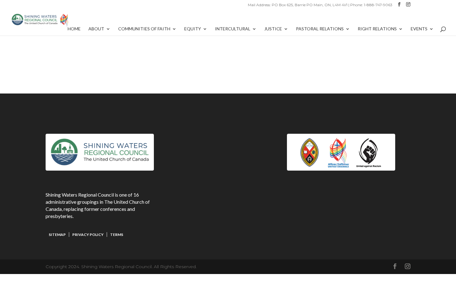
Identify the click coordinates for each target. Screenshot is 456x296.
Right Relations (377, 29)
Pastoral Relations (320, 29)
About (96, 29)
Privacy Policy (88, 234)
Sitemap (57, 234)
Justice (273, 29)
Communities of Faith (144, 29)
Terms (116, 234)
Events (419, 29)
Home (74, 29)
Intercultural (232, 29)
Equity (192, 29)
